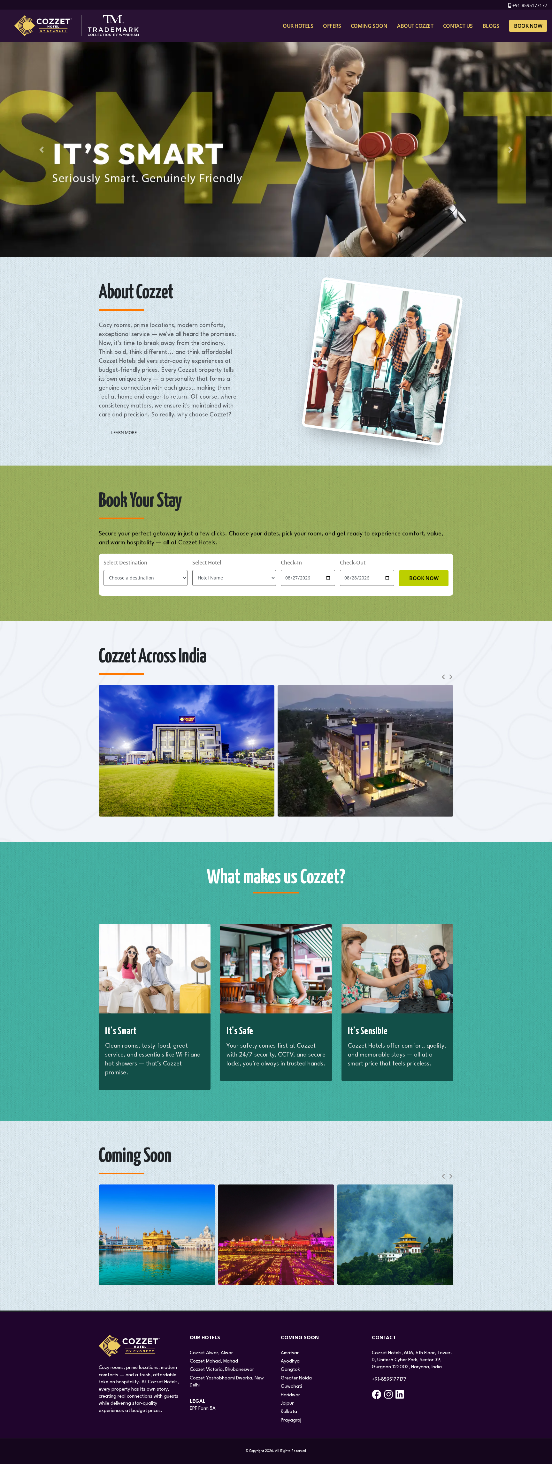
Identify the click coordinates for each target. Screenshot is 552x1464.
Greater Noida (296, 1378)
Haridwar (290, 1395)
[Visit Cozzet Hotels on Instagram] (389, 1396)
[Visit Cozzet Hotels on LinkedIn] (400, 1396)
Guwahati (291, 1386)
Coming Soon (369, 25)
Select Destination (125, 562)
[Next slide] (450, 677)
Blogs (491, 25)
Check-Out (352, 562)
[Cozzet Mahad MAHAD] (365, 751)
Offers (332, 25)
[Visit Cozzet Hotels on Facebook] (377, 1396)
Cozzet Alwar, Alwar (211, 1353)
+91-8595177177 (529, 5)
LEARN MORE (124, 432)
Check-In (291, 562)
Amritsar (290, 1353)
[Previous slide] (443, 677)
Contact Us (458, 25)
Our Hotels (298, 25)
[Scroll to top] (541, 1457)
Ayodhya (290, 1361)
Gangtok (290, 1369)
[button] (41, 149)
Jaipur (287, 1403)
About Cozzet (415, 25)
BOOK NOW (424, 578)
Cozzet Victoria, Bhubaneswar (222, 1369)
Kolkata (289, 1411)
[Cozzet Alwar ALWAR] (186, 751)
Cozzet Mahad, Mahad (214, 1361)
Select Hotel (206, 562)
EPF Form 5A (203, 1408)
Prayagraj (291, 1420)
